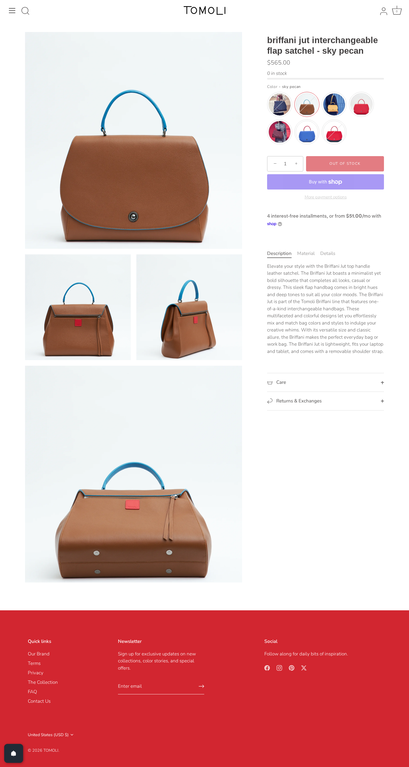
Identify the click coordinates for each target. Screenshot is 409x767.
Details (327, 253)
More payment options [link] (326, 197)
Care (280, 382)
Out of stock (345, 163)
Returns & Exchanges (298, 401)
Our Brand (39, 654)
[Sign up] (201, 686)
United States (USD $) (48, 734)
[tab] (282, 253)
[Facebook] (267, 667)
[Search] (25, 11)
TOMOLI (50, 750)
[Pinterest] (291, 667)
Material (306, 253)
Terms (34, 663)
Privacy (35, 673)
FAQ (32, 692)
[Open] (13, 753)
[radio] (279, 104)
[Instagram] (279, 667)
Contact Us (39, 701)
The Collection (43, 682)
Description (279, 253)
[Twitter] (304, 667)
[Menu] (12, 10)
